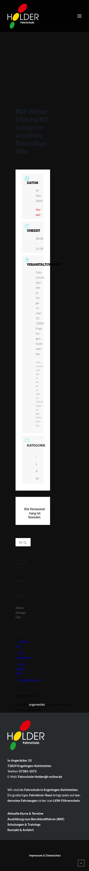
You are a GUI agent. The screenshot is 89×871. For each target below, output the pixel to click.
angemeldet (37, 704)
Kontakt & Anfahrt (20, 830)
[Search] (23, 542)
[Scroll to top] (81, 863)
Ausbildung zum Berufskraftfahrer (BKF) (35, 819)
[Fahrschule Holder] (23, 15)
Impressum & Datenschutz (45, 855)
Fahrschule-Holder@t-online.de (40, 776)
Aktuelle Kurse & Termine (25, 813)
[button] (79, 16)
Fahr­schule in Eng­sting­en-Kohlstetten (51, 790)
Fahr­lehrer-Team (40, 795)
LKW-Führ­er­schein (66, 800)
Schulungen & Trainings (24, 824)
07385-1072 (28, 771)
